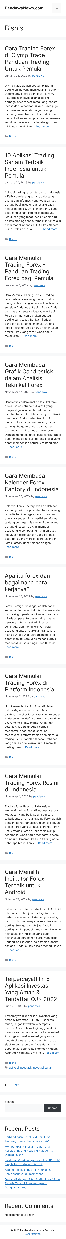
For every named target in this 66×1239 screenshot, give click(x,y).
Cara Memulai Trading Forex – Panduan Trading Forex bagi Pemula (29, 267)
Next (17, 1085)
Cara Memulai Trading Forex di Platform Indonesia (29, 682)
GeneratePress (33, 1233)
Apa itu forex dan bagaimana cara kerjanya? (27, 582)
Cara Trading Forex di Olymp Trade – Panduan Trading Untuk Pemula (30, 58)
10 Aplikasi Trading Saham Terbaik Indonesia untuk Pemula (29, 165)
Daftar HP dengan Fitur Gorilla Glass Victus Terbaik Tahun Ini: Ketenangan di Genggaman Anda (32, 1183)
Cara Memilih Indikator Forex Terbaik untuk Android (24, 881)
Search (9, 1101)
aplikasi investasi (20, 1067)
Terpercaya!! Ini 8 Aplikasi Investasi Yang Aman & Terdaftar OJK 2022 (31, 988)
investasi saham (43, 1067)
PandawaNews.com (24, 8)
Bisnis (13, 136)
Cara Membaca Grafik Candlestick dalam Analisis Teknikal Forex (29, 374)
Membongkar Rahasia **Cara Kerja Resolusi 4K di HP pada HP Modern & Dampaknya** (29, 1150)
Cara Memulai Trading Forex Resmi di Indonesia (31, 783)
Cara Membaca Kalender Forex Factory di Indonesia (32, 482)
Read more (43, 126)
